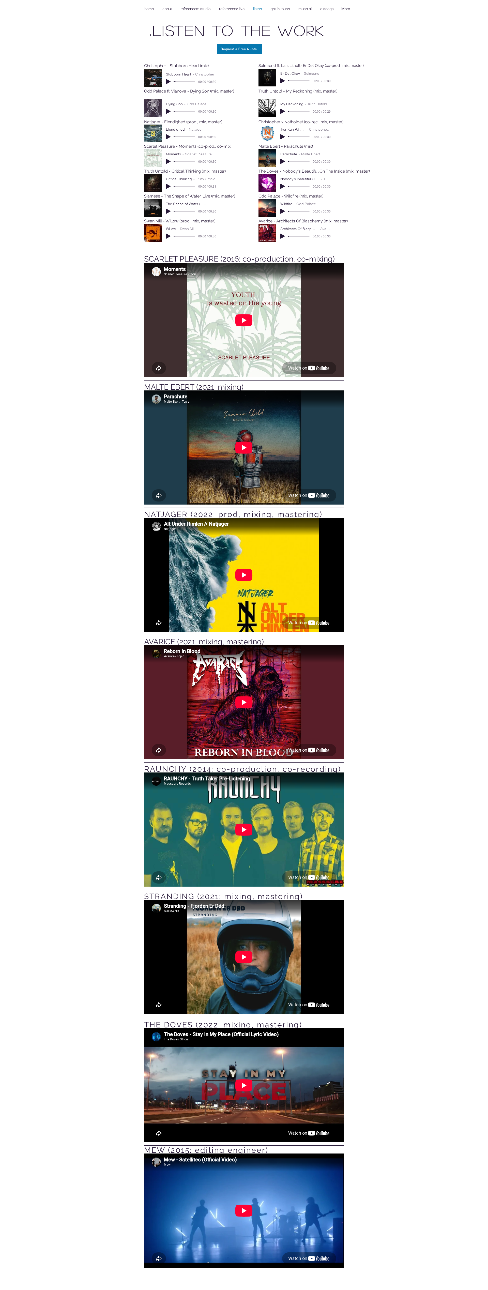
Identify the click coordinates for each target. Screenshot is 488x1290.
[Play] (168, 81)
